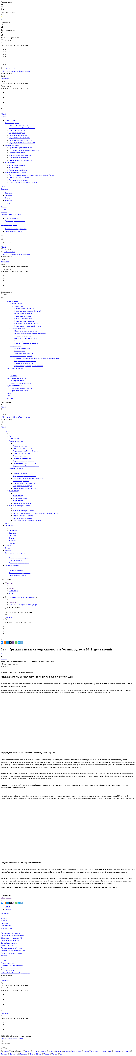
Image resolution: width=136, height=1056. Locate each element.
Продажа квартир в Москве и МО (12, 935)
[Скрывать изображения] (2, 27)
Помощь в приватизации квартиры (20, 160)
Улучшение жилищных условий (16, 172)
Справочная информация (13, 231)
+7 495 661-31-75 (9, 68)
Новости (8, 909)
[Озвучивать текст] (2, 32)
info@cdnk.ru (5, 78)
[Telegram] (5, 54)
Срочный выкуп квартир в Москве (20, 140)
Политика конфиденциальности (12, 1038)
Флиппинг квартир (7, 945)
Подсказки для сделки (8, 963)
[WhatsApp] (16, 642)
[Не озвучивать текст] (2, 35)
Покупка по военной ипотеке (18, 180)
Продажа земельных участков (19, 138)
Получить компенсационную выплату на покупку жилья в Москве (31, 175)
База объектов (6, 925)
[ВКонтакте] (5, 49)
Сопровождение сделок (17, 133)
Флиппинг (13, 376)
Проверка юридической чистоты (12, 948)
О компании (9, 193)
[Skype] (19, 642)
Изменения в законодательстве (15, 229)
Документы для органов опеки (15, 221)
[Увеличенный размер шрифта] (2, 10)
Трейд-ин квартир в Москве (18, 170)
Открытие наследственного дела (20, 155)
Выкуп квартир (10, 162)
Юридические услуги (12, 145)
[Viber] (13, 642)
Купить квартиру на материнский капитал (23, 182)
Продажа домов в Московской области (22, 143)
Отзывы (7, 198)
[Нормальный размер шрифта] (2, 7)
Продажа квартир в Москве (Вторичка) (22, 128)
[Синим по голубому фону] (1, 20)
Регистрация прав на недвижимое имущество (24, 150)
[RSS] (1, 645)
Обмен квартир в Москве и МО (11, 938)
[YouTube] (5, 57)
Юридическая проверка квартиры (20, 148)
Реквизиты (8, 200)
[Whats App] (5, 64)
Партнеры (8, 195)
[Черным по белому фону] (1, 15)
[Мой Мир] (7, 642)
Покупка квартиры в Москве (18, 125)
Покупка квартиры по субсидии (19, 177)
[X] (10, 642)
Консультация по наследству (19, 157)
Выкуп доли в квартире (17, 165)
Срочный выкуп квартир (9, 943)
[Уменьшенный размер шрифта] (2, 4)
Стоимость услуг (10, 120)
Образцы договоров (12, 218)
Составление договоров (17, 153)
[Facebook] (5, 52)
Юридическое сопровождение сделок (14, 950)
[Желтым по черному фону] (1, 17)
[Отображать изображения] (2, 25)
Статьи (7, 907)
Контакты (4, 918)
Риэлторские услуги (12, 123)
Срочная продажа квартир (18, 135)
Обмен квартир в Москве (17, 130)
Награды (8, 203)
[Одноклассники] (5, 642)
